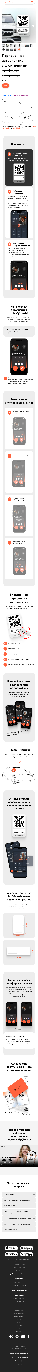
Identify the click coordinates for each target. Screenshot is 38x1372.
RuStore (19, 128)
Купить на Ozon (7, 96)
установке (20, 1259)
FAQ (19, 1328)
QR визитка (19, 1270)
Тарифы (19, 1322)
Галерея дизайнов (19, 1316)
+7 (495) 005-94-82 (19, 1301)
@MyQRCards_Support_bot (19, 1285)
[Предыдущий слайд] (5, 26)
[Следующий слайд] (33, 26)
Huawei (14, 128)
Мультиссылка (19, 1331)
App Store (8, 128)
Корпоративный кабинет (19, 1274)
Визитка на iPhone (19, 1265)
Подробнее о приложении (19, 1262)
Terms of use (19, 1364)
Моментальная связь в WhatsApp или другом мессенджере (20, 500)
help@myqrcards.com (19, 1282)
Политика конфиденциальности (19, 1357)
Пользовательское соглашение (19, 1353)
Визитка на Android (19, 1267)
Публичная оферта (19, 1361)
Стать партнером (19, 1313)
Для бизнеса (19, 1310)
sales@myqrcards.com (19, 1298)
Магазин (19, 1319)
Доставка (19, 1325)
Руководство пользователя (19, 1290)
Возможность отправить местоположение (20, 542)
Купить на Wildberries (21, 96)
